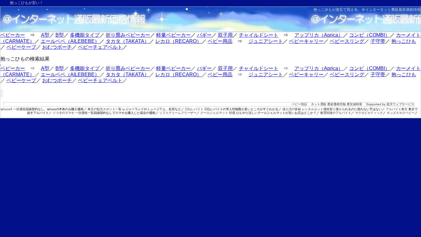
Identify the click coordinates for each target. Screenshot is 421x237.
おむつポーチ (57, 47)
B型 (59, 35)
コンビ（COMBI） (369, 35)
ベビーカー (12, 35)
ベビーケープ (21, 47)
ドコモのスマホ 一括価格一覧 (73, 112)
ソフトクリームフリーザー (177, 112)
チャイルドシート (258, 35)
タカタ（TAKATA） (127, 41)
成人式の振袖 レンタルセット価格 (305, 109)
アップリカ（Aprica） (318, 35)
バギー (204, 35)
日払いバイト (194, 109)
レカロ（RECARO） (178, 41)
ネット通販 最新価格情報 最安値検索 (336, 104)
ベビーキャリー (306, 41)
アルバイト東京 (396, 109)
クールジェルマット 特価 (217, 112)
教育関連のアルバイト (335, 112)
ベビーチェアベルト (100, 47)
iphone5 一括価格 (13, 109)
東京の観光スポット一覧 (104, 109)
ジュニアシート (265, 41)
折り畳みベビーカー (128, 35)
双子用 (225, 35)
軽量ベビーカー (173, 35)
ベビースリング (347, 41)
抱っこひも (403, 41)
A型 (45, 35)
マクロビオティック (369, 112)
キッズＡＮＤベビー (401, 112)
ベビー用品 (220, 41)
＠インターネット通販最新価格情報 (391, 9)
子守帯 (377, 41)
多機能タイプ (85, 35)
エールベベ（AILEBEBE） (70, 41)
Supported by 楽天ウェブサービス (390, 104)
